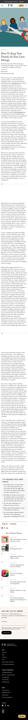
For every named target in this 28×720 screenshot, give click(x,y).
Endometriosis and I (16, 549)
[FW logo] (4, 645)
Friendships (13, 524)
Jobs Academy (5, 679)
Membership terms (6, 692)
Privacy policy (5, 694)
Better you (5, 524)
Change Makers (5, 677)
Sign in (21, 5)
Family (12, 595)
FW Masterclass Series (7, 672)
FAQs (3, 654)
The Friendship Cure (19, 112)
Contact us (4, 657)
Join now (21, 1)
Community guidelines (7, 697)
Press (3, 659)
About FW (4, 652)
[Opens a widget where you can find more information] (22, 716)
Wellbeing (13, 537)
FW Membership (5, 681)
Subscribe (6, 632)
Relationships (4, 50)
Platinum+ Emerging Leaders (8, 674)
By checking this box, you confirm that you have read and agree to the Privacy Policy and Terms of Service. (13, 628)
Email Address (4, 621)
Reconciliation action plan (8, 661)
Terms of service (5, 690)
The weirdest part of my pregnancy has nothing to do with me (18, 599)
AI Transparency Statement (8, 664)
